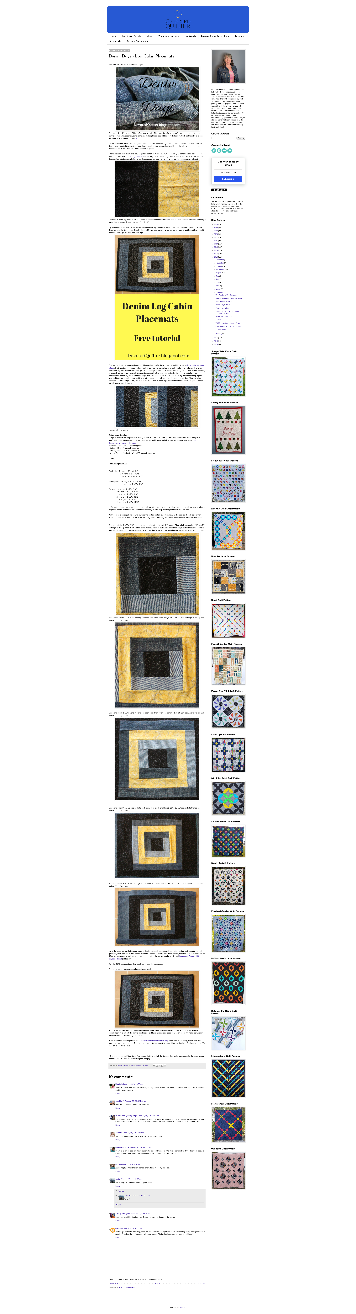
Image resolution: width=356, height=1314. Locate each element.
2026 (216, 224)
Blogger (183, 1307)
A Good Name (221, 330)
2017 (216, 254)
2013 (216, 344)
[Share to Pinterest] (165, 1065)
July (217, 276)
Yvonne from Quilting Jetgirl (126, 1116)
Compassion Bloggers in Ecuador (228, 326)
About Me (115, 41)
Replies (121, 1191)
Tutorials (239, 36)
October (219, 266)
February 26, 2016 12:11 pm (148, 1116)
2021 (216, 241)
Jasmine (118, 1133)
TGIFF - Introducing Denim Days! (228, 323)
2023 (216, 234)
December (220, 260)
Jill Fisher (119, 1228)
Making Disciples (222, 308)
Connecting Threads (134, 156)
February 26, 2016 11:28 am (135, 1101)
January (219, 334)
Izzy (116, 1165)
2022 (216, 237)
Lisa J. (118, 1084)
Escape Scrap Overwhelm (215, 36)
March (218, 289)
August (219, 273)
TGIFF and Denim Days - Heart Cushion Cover (227, 312)
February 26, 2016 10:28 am (132, 1084)
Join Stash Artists (131, 36)
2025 (216, 228)
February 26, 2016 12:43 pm (133, 1133)
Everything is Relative (224, 302)
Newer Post (113, 1283)
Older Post (201, 1283)
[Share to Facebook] (162, 1065)
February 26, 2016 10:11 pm (140, 1147)
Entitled (218, 320)
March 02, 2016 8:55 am (133, 1228)
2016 (216, 257)
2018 (216, 250)
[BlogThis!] (157, 1065)
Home (113, 36)
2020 (216, 244)
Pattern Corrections (137, 41)
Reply (117, 1093)
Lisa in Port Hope (122, 1147)
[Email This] (154, 1065)
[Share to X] (159, 1065)
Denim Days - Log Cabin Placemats (229, 298)
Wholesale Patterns (168, 36)
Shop (149, 36)
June (218, 279)
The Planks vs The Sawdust (226, 295)
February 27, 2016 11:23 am (131, 1179)
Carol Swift (119, 1101)
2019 (216, 247)
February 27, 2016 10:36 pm (141, 1214)
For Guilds (190, 36)
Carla (117, 1179)
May (217, 283)
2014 (216, 341)
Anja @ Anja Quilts (122, 1214)
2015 (216, 338)
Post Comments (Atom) (127, 1287)
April (218, 286)
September (220, 269)
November (220, 263)
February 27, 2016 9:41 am (129, 1165)
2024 (216, 231)
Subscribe (228, 179)
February (219, 292)
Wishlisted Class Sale (224, 317)
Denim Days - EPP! (223, 305)
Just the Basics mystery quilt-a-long (153, 1041)
